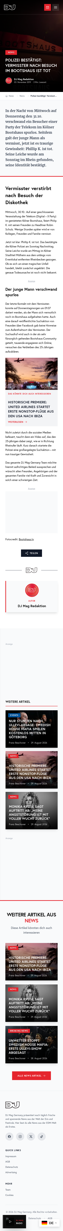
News (11, 52)
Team (8, 1189)
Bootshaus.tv (26, 539)
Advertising (11, 1172)
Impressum (10, 1156)
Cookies (9, 1195)
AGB (7, 1161)
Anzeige (31, 281)
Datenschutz (11, 1166)
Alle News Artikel (29, 1075)
